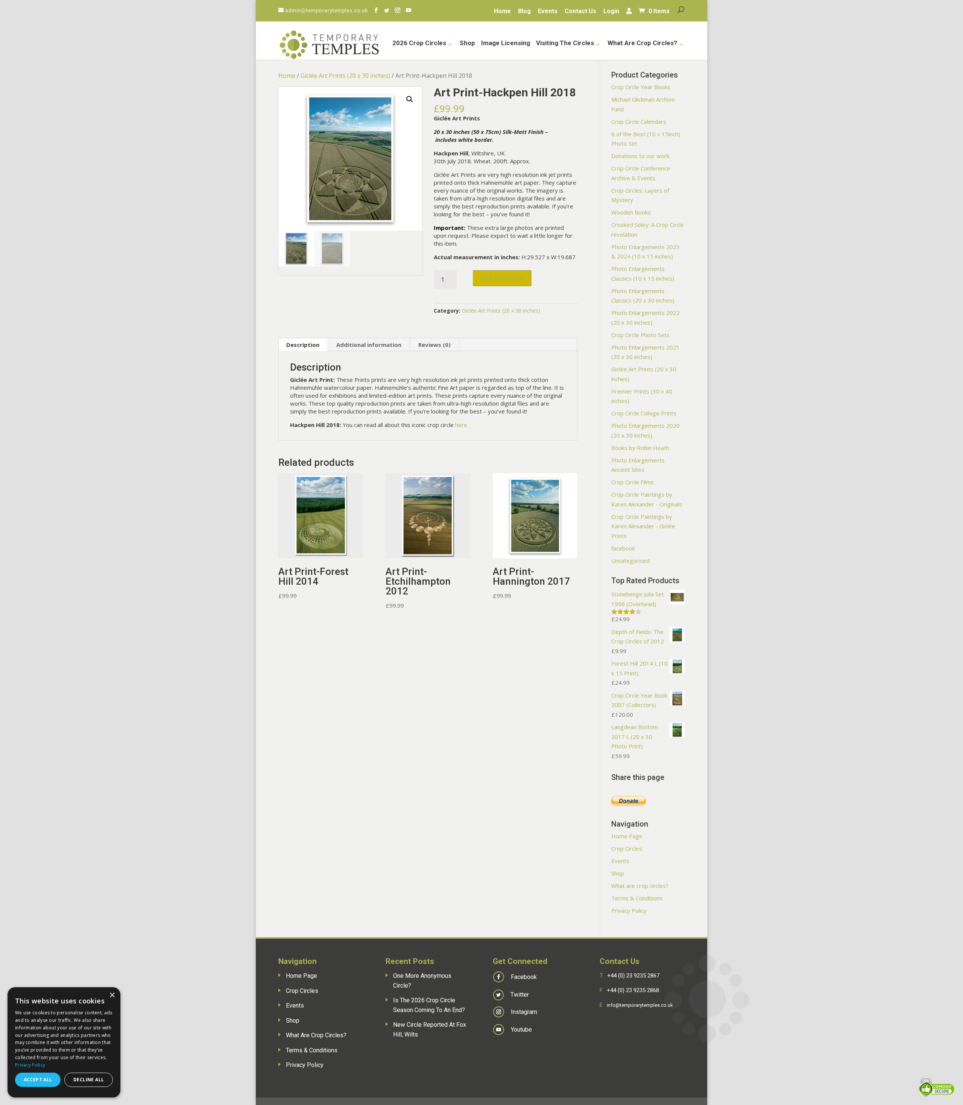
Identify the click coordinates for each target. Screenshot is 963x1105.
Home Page (627, 836)
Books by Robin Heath (640, 447)
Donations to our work (640, 156)
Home (502, 12)
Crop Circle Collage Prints (643, 413)
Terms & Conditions (637, 898)
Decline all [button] (88, 1079)
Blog (524, 12)
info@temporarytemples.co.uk (640, 1005)
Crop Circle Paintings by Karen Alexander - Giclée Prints (643, 526)
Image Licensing (505, 43)
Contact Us (580, 12)
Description (302, 344)
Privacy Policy (629, 910)
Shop (467, 43)
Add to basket (502, 278)
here (461, 425)
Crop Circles (626, 848)
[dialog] (64, 1042)
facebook (623, 548)
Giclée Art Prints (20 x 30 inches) (345, 75)
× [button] (112, 995)
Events (547, 12)
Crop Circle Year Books (640, 87)
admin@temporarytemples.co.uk (326, 11)
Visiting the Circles (565, 43)
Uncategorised (630, 560)
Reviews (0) (434, 344)
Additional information (368, 344)
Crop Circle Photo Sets (640, 335)
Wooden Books (631, 212)
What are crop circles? (642, 43)
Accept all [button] (38, 1079)
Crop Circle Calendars (638, 121)
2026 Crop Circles (419, 43)
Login (611, 12)
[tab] (303, 344)
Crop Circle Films (632, 482)
